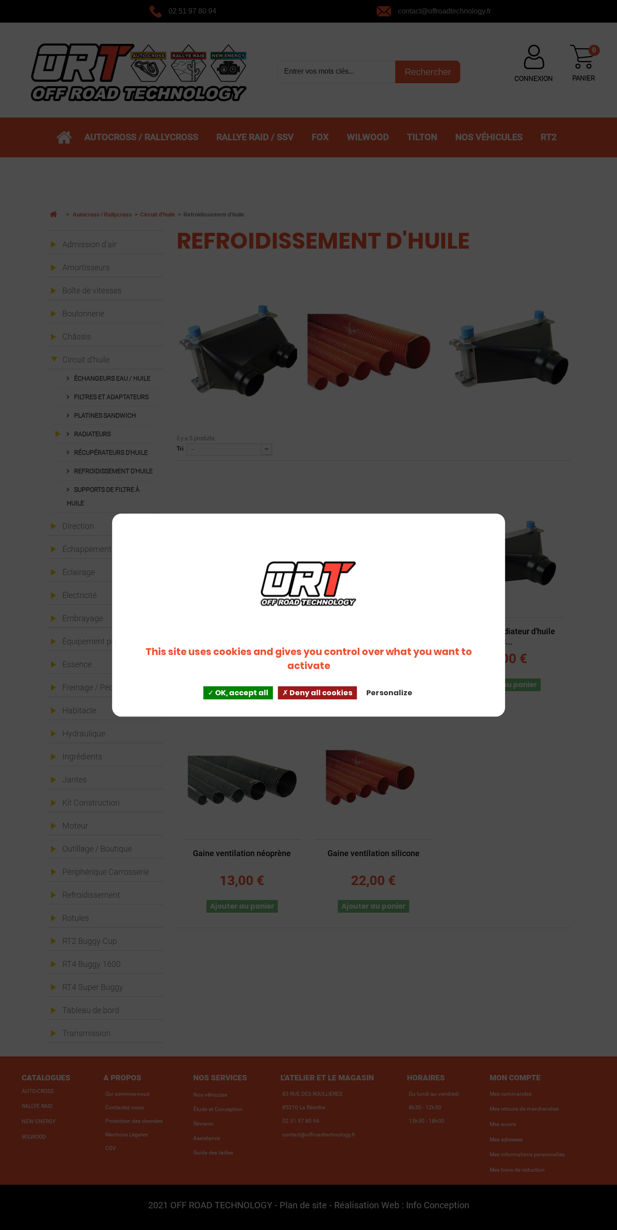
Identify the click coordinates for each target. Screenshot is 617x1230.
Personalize (389, 693)
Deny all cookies (320, 693)
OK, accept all (241, 693)
